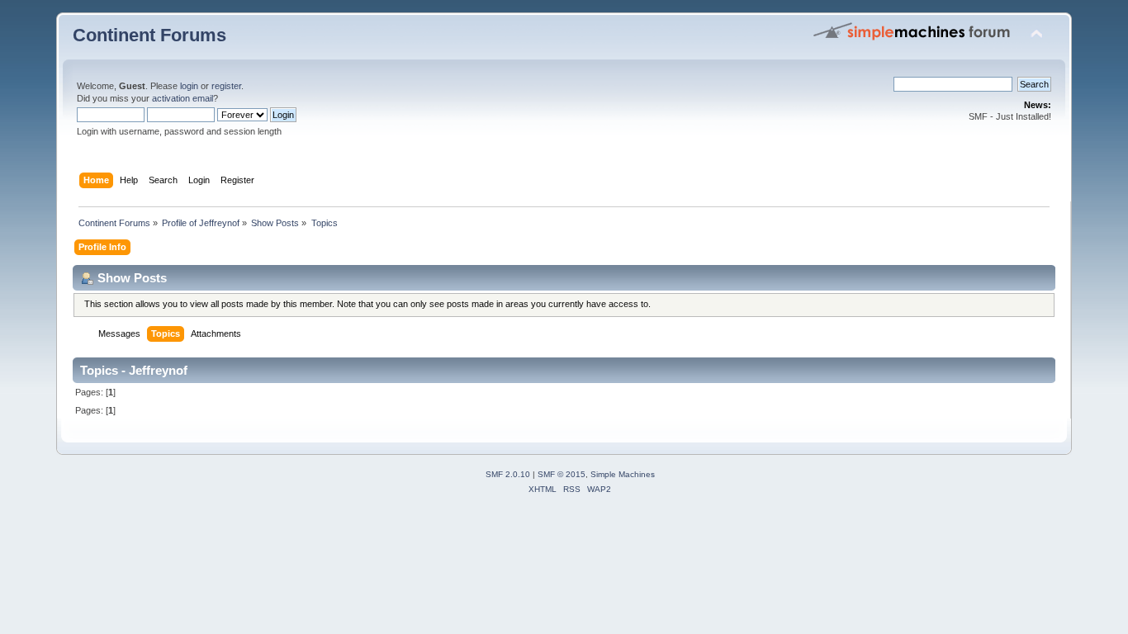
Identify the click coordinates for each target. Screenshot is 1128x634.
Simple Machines (622, 474)
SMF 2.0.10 (508, 474)
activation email (182, 98)
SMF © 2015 (561, 474)
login (189, 86)
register (226, 86)
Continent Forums (149, 35)
